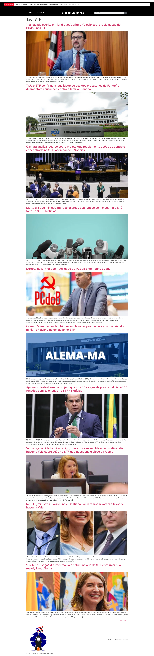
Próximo (124, 621)
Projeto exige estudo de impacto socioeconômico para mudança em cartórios (36, 4)
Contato (40, 12)
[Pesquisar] (125, 13)
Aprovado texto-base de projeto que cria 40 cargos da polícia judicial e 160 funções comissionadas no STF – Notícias (76, 389)
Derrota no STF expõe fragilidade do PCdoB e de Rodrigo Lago (68, 268)
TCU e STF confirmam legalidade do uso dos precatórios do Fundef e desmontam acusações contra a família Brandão (72, 87)
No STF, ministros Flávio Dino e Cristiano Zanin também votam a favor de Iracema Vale (75, 505)
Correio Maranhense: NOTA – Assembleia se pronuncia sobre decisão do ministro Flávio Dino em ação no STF (75, 327)
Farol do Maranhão (72, 12)
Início (31, 12)
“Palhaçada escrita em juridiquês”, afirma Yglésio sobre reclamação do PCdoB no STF (73, 26)
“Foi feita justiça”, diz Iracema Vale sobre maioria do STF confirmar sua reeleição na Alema (73, 566)
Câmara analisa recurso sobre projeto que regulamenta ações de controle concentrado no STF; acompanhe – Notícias (75, 148)
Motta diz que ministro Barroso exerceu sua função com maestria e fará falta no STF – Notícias (74, 209)
